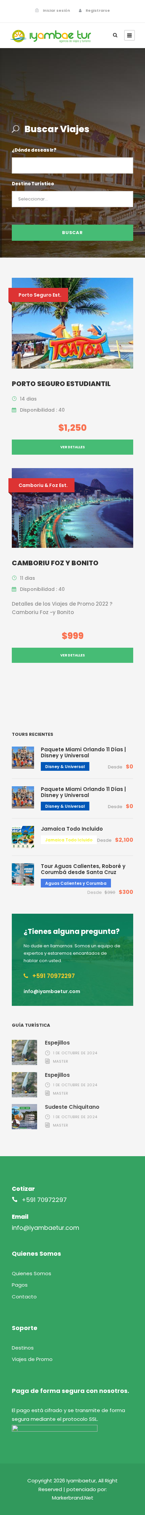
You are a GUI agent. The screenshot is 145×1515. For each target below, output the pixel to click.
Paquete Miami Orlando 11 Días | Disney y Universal (83, 752)
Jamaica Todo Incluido (72, 828)
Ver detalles (72, 447)
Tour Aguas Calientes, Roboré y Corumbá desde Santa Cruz (83, 869)
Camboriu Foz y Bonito (55, 563)
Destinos (23, 1347)
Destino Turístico (33, 184)
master (60, 1061)
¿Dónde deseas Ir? (34, 150)
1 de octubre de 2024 (75, 1053)
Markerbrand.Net (72, 1497)
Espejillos (57, 1043)
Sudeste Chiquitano (72, 1107)
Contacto (24, 1296)
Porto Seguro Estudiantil (61, 383)
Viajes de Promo (32, 1359)
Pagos (20, 1284)
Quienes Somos (31, 1273)
